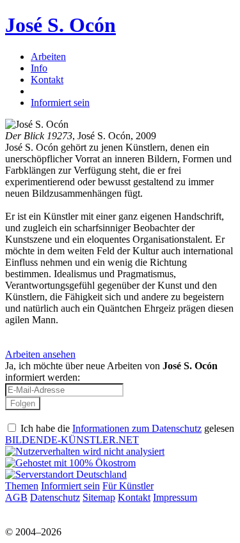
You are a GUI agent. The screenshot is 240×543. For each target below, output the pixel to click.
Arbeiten (48, 56)
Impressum (175, 497)
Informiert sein (60, 102)
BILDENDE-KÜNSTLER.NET (72, 439)
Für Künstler (128, 485)
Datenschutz (55, 497)
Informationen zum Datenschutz (137, 428)
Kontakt (47, 79)
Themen (21, 485)
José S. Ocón (60, 24)
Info (39, 68)
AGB (16, 497)
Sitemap (99, 497)
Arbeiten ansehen (40, 354)
